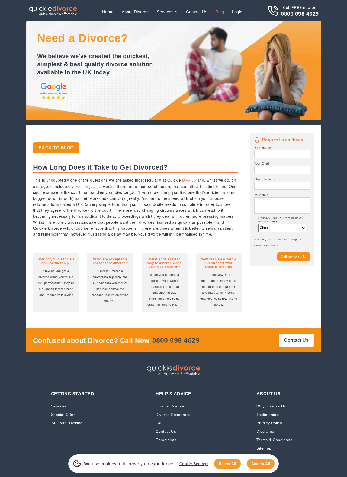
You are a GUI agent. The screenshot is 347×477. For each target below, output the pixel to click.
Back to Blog (56, 148)
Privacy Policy (269, 423)
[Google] (53, 100)
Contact (196, 12)
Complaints (166, 440)
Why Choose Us (271, 406)
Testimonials (267, 414)
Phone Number (265, 179)
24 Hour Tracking (67, 423)
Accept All (260, 464)
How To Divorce (170, 406)
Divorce (189, 180)
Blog (220, 12)
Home (108, 12)
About (135, 12)
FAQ (160, 423)
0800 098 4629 (300, 14)
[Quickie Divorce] (52, 10)
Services (165, 12)
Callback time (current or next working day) (279, 219)
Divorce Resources (173, 414)
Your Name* (262, 147)
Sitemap (264, 448)
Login (237, 12)
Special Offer (63, 414)
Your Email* (262, 163)
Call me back (291, 257)
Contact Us (166, 431)
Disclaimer (266, 431)
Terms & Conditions (274, 440)
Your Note (261, 195)
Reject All (227, 464)
